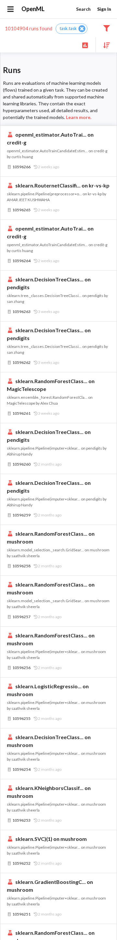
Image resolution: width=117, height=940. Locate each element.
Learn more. (78, 117)
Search (83, 9)
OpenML (33, 8)
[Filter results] (106, 28)
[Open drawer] (11, 9)
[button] (71, 28)
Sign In (104, 9)
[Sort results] (105, 44)
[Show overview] (85, 44)
